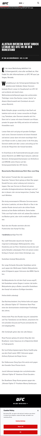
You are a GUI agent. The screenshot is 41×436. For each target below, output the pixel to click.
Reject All (20, 426)
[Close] (38, 410)
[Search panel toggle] (38, 3)
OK (20, 432)
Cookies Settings (20, 421)
